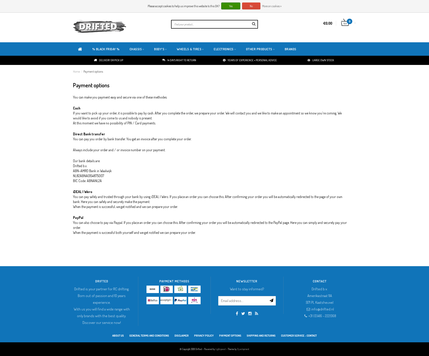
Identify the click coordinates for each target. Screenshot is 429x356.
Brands (290, 49)
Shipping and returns (261, 335)
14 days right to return (181, 60)
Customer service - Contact (299, 335)
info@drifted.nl (322, 309)
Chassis (136, 49)
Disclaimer (182, 335)
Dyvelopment (243, 349)
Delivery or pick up (111, 60)
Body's (159, 49)
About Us (118, 335)
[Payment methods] (152, 289)
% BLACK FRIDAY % (106, 49)
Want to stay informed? (247, 289)
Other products (259, 49)
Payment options (93, 71)
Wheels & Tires (189, 49)
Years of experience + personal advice (252, 60)
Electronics (224, 49)
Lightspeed (220, 349)
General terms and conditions (149, 335)
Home (76, 71)
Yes (231, 6)
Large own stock (323, 60)
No (251, 6)
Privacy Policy (204, 335)
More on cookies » (272, 6)
